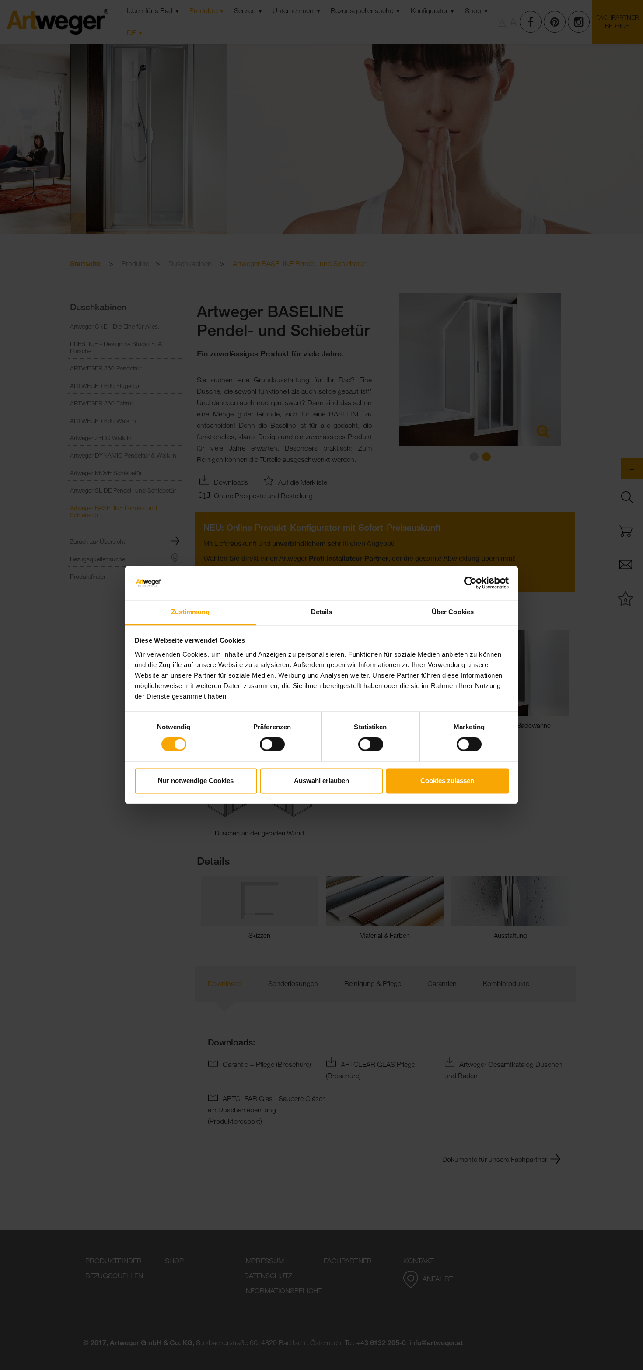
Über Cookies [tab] (453, 611)
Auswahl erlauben (321, 780)
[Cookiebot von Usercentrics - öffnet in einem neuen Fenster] (470, 583)
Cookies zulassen (447, 780)
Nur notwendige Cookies (196, 780)
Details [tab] (321, 611)
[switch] (272, 744)
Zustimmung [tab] (190, 611)
